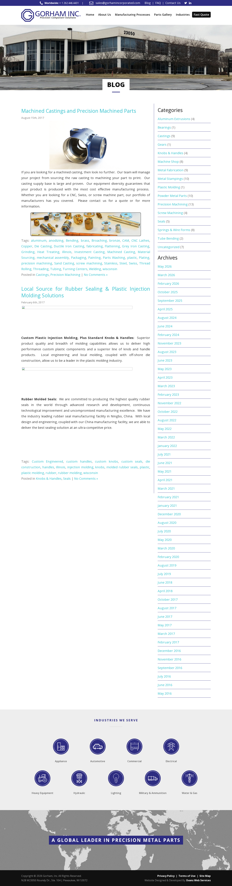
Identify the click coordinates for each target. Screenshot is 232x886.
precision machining (36, 263)
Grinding (28, 252)
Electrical (171, 761)
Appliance (61, 761)
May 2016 (165, 693)
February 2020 (168, 557)
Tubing (55, 269)
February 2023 (168, 394)
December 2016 (169, 651)
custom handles (79, 461)
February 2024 (168, 335)
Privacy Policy (166, 876)
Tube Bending (168, 238)
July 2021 (164, 454)
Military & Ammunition (153, 793)
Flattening (112, 246)
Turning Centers (75, 269)
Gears (162, 144)
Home (90, 14)
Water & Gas (189, 793)
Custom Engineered (47, 461)
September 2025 (170, 300)
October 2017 (168, 599)
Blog (148, 3)
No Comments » (96, 275)
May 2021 (165, 471)
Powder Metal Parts (172, 196)
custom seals (132, 461)
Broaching (99, 240)
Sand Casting (64, 263)
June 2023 (165, 360)
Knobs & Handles (49, 478)
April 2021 (165, 480)
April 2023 (165, 377)
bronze (114, 240)
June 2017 (165, 616)
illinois (66, 252)
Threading (41, 269)
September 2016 (170, 668)
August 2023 (167, 352)
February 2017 (168, 642)
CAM (125, 240)
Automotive (97, 761)
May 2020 (165, 540)
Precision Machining (65, 275)
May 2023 (165, 369)
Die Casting (43, 246)
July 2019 (164, 574)
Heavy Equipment (42, 793)
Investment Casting (89, 252)
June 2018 (165, 582)
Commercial (134, 761)
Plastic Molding (169, 187)
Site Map (205, 876)
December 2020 (169, 514)
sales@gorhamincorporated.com (117, 3)
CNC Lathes (140, 240)
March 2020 (166, 548)
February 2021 (168, 497)
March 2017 (166, 634)
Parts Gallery (163, 14)
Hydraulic (79, 793)
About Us (104, 14)
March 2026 (166, 275)
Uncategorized (168, 247)
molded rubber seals (122, 467)
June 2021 (165, 463)
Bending (72, 240)
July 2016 (164, 676)
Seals (67, 478)
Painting (94, 257)
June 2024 (165, 326)
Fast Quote (201, 14)
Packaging (78, 257)
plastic (132, 257)
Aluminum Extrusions (174, 119)
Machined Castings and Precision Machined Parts (78, 110)
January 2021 (167, 505)
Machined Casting (121, 252)
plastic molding (32, 473)
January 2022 (167, 446)
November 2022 (169, 403)
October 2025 (168, 292)
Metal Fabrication (171, 170)
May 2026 (165, 266)
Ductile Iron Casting (69, 246)
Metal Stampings (170, 179)
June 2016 (165, 685)
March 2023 (166, 386)
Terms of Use (187, 876)
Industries (183, 14)
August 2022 (167, 420)
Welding (95, 269)
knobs (99, 467)
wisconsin (110, 269)
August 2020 (167, 522)
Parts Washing (114, 257)
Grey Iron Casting (135, 246)
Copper (26, 246)
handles (48, 467)
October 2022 (168, 411)
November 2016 (169, 659)
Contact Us (173, 3)
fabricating (94, 246)
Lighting (116, 793)
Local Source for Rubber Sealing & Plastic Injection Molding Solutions (85, 292)
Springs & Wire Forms (174, 230)
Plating (144, 257)
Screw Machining (170, 213)
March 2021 (166, 488)
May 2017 (165, 625)
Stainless (110, 263)
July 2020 (164, 531)
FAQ (158, 3)
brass (85, 240)
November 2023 (169, 343)
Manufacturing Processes (132, 14)
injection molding (80, 467)
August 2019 (167, 565)
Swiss (133, 263)
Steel (123, 263)
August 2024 (167, 318)
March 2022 (166, 437)
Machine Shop (168, 161)
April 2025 (165, 309)
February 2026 (168, 283)
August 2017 (167, 608)
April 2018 (165, 591)
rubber (51, 473)
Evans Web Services (198, 880)
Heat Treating (48, 252)
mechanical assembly (53, 257)
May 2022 (165, 429)
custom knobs (106, 461)
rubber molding (70, 473)
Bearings (164, 127)
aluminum (38, 240)
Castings (42, 275)
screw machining (89, 263)
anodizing (56, 240)
